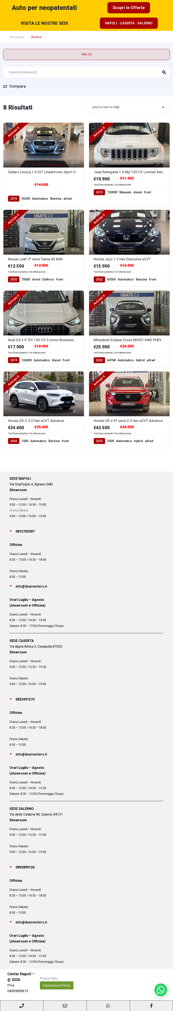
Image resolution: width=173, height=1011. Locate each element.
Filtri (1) (86, 54)
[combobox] (128, 107)
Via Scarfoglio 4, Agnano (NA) (31, 484)
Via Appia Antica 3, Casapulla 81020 (35, 646)
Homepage (16, 37)
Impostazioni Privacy (56, 985)
